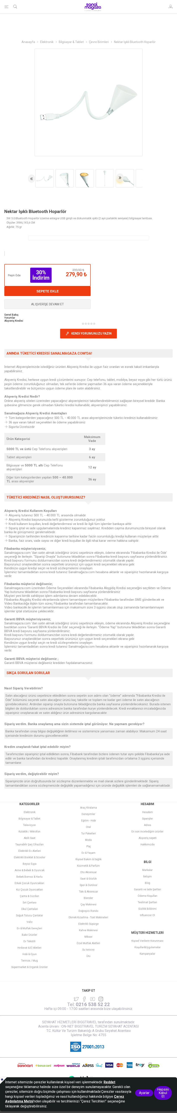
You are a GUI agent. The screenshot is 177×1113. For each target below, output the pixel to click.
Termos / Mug (29, 960)
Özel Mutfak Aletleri (88, 943)
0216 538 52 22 (93, 1004)
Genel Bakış (11, 314)
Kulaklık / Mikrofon (29, 831)
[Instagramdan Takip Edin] (92, 999)
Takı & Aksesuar (88, 891)
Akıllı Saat (29, 838)
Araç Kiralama (88, 807)
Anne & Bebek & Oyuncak (29, 870)
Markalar (147, 870)
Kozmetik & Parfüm (88, 865)
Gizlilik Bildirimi (147, 908)
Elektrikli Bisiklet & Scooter (29, 857)
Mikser (88, 936)
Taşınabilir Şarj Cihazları (29, 844)
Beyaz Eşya (29, 863)
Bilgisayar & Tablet (29, 818)
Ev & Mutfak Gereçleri (29, 928)
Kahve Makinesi (88, 930)
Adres (147, 825)
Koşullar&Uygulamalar (147, 947)
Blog (147, 883)
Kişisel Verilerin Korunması (147, 940)
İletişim (147, 876)
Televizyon (29, 825)
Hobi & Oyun (29, 954)
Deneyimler (88, 814)
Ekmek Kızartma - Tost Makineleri (88, 917)
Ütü (88, 956)
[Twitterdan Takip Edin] (76, 999)
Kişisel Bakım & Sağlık (88, 859)
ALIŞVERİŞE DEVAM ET (47, 304)
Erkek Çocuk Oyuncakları (29, 883)
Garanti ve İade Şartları (147, 889)
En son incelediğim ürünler (147, 831)
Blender (88, 898)
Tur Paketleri (88, 833)
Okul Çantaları (29, 909)
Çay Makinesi (88, 904)
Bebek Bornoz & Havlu (29, 876)
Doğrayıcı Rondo (88, 910)
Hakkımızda (148, 844)
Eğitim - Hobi (88, 820)
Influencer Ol (147, 915)
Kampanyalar (147, 953)
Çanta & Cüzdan (29, 896)
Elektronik (29, 812)
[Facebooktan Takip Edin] (84, 999)
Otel (88, 827)
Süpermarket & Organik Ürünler (29, 967)
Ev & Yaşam (88, 852)
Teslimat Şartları (147, 902)
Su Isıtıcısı (88, 949)
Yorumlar (9, 317)
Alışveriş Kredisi (13, 320)
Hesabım (147, 812)
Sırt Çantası (29, 902)
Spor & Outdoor (88, 885)
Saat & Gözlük (88, 878)
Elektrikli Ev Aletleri (29, 850)
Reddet (109, 1082)
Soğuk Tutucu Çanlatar (29, 915)
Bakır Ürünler (29, 934)
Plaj (88, 846)
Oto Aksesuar (88, 872)
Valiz (30, 921)
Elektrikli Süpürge (88, 923)
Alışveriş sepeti (147, 838)
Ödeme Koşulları (147, 895)
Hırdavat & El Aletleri (29, 947)
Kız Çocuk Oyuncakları (29, 889)
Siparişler (147, 818)
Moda (88, 839)
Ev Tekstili (29, 941)
